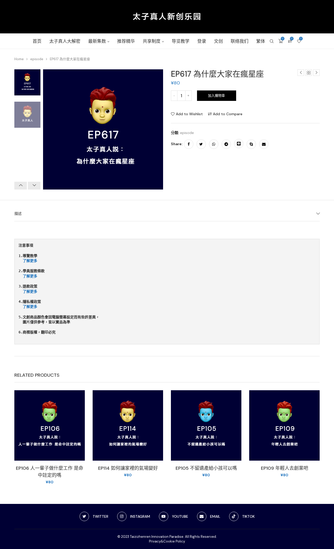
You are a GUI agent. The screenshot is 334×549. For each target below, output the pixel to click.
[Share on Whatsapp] (213, 144)
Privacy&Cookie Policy (167, 541)
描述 (18, 213)
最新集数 (97, 41)
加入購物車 (216, 95)
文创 (218, 41)
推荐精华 (126, 41)
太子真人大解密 (64, 41)
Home (19, 59)
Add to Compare (227, 114)
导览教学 (180, 41)
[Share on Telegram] (226, 144)
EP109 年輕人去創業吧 (284, 468)
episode (36, 59)
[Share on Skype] (251, 144)
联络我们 (239, 41)
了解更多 (30, 261)
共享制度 (151, 41)
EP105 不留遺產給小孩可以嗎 (206, 468)
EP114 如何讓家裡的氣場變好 (128, 468)
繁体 (260, 41)
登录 (201, 41)
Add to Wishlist (189, 114)
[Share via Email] (264, 144)
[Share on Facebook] (188, 144)
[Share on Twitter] (201, 144)
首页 (37, 41)
